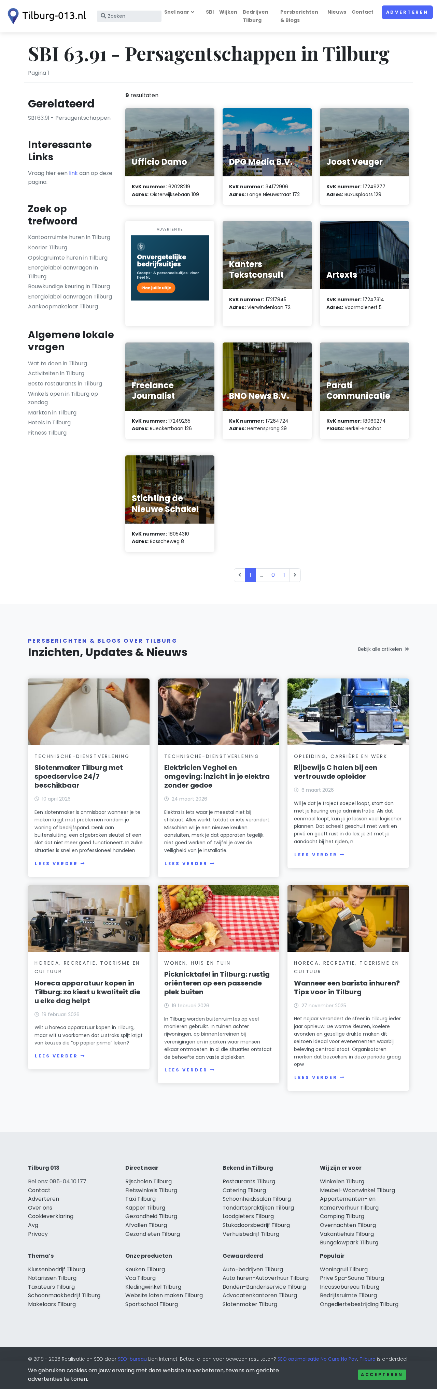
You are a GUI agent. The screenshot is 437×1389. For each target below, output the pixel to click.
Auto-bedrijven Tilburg (253, 1269)
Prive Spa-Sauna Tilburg (352, 1278)
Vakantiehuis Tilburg (347, 1234)
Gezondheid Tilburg (151, 1216)
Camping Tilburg (342, 1216)
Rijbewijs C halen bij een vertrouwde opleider (335, 772)
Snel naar (176, 12)
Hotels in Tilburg (49, 422)
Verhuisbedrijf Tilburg (251, 1234)
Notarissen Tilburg (52, 1278)
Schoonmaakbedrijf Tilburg (64, 1295)
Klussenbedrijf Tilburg (56, 1269)
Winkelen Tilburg (342, 1181)
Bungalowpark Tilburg (349, 1242)
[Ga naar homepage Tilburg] (45, 16)
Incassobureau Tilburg (349, 1287)
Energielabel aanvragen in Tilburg (63, 272)
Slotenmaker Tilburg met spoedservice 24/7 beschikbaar (78, 776)
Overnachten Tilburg (348, 1225)
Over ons (40, 1208)
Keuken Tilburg (145, 1269)
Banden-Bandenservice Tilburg (264, 1287)
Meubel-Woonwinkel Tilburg (357, 1190)
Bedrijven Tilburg (255, 16)
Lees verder (56, 863)
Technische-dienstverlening (82, 756)
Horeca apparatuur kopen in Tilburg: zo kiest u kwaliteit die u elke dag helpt (87, 992)
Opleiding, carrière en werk (340, 756)
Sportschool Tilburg (151, 1304)
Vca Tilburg (140, 1278)
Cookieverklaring (50, 1216)
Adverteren (407, 12)
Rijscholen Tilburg (148, 1181)
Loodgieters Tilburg (248, 1216)
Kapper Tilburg (145, 1208)
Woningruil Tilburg (344, 1269)
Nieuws (336, 12)
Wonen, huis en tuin (197, 963)
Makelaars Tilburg (52, 1304)
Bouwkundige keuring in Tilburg (69, 286)
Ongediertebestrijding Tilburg (359, 1304)
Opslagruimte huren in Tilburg (68, 258)
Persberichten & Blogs (299, 16)
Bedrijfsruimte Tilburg (348, 1295)
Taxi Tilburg (140, 1199)
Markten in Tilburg (52, 412)
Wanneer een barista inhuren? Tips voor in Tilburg (347, 987)
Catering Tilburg (244, 1190)
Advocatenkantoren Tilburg (260, 1295)
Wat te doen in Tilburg (57, 363)
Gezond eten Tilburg (152, 1234)
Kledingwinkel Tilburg (153, 1287)
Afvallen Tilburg (146, 1225)
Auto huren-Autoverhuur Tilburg (266, 1278)
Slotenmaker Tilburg (250, 1304)
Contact (362, 12)
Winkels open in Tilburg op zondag (63, 398)
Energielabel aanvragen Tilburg (70, 297)
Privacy (38, 1234)
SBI (210, 12)
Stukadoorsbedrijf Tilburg (256, 1225)
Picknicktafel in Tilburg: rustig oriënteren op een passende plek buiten (217, 983)
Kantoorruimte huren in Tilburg (69, 237)
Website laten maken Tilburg (164, 1295)
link (73, 173)
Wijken (228, 12)
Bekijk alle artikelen (380, 649)
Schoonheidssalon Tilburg (257, 1199)
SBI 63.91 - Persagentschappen (69, 118)
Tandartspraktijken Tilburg (258, 1208)
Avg (33, 1225)
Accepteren (382, 1374)
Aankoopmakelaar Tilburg (63, 306)
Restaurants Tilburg (249, 1181)
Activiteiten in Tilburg (56, 373)
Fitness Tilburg (47, 433)
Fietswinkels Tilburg (151, 1190)
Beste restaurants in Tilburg (65, 384)
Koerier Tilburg (47, 247)
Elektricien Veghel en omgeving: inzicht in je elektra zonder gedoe (217, 776)
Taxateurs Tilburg (51, 1287)
